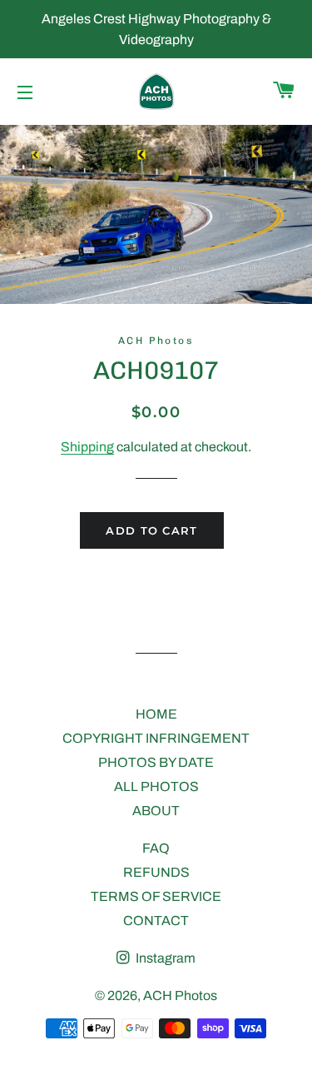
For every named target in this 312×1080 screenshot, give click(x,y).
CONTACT (156, 920)
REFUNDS (156, 872)
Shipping (87, 447)
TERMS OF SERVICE (156, 896)
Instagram (164, 958)
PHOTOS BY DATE (156, 762)
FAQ (156, 848)
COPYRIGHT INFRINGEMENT (156, 738)
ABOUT (156, 811)
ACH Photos (180, 995)
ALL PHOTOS (156, 786)
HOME (156, 714)
